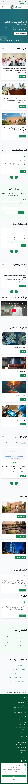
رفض (14, 779)
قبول (14, 776)
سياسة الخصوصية (23, 772)
